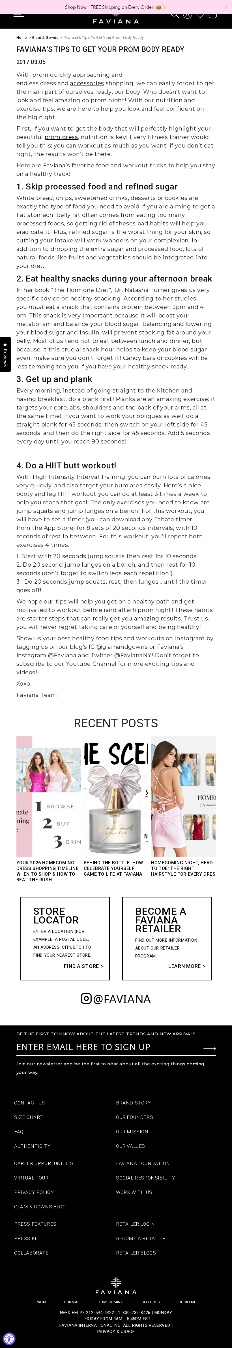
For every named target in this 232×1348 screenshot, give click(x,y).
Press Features (35, 1224)
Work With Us (134, 1192)
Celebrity (150, 1302)
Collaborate (31, 1253)
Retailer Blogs (136, 1253)
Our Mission (132, 1131)
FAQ (18, 1131)
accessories (87, 83)
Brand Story (133, 1103)
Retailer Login (135, 1224)
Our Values (130, 1146)
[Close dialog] (226, 6)
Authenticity (32, 1146)
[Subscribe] (209, 1048)
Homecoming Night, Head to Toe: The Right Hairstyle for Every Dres (183, 868)
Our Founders (134, 1117)
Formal (72, 1302)
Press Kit (27, 1238)
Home (21, 37)
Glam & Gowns (45, 37)
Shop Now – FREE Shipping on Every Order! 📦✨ (116, 7)
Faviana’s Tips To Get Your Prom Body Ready (104, 37)
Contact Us (29, 1103)
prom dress (61, 137)
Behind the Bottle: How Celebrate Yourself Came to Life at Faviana (113, 868)
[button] (23, 14)
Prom (41, 1302)
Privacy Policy (34, 1192)
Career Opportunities (44, 1163)
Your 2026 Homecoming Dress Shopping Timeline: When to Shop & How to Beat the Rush (48, 871)
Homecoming (110, 1302)
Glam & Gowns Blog (40, 1207)
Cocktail (187, 1302)
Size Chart (28, 1117)
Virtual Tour (31, 1178)
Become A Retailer (141, 1238)
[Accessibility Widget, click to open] (9, 1338)
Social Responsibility (145, 1178)
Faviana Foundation (143, 1163)
